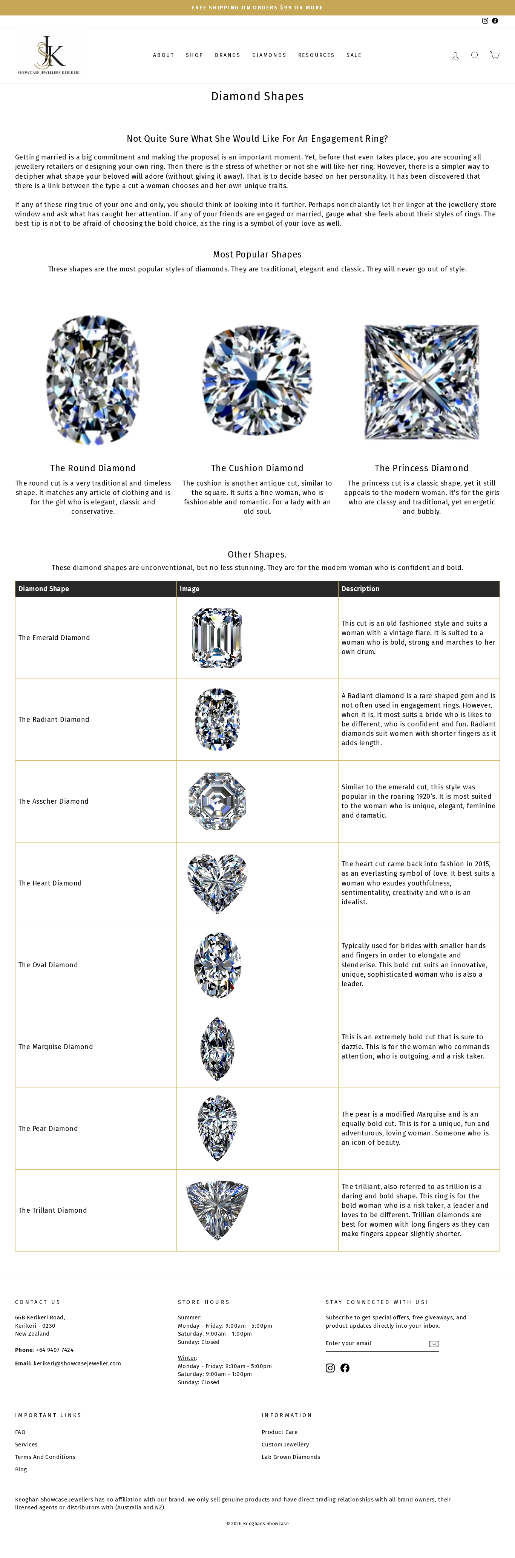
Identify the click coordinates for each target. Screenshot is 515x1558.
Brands (228, 55)
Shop (195, 55)
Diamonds (269, 55)
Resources (316, 55)
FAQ (20, 1432)
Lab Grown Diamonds (291, 1457)
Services (26, 1444)
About (164, 55)
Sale (354, 55)
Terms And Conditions (45, 1457)
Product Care (279, 1432)
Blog (21, 1469)
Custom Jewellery (285, 1444)
